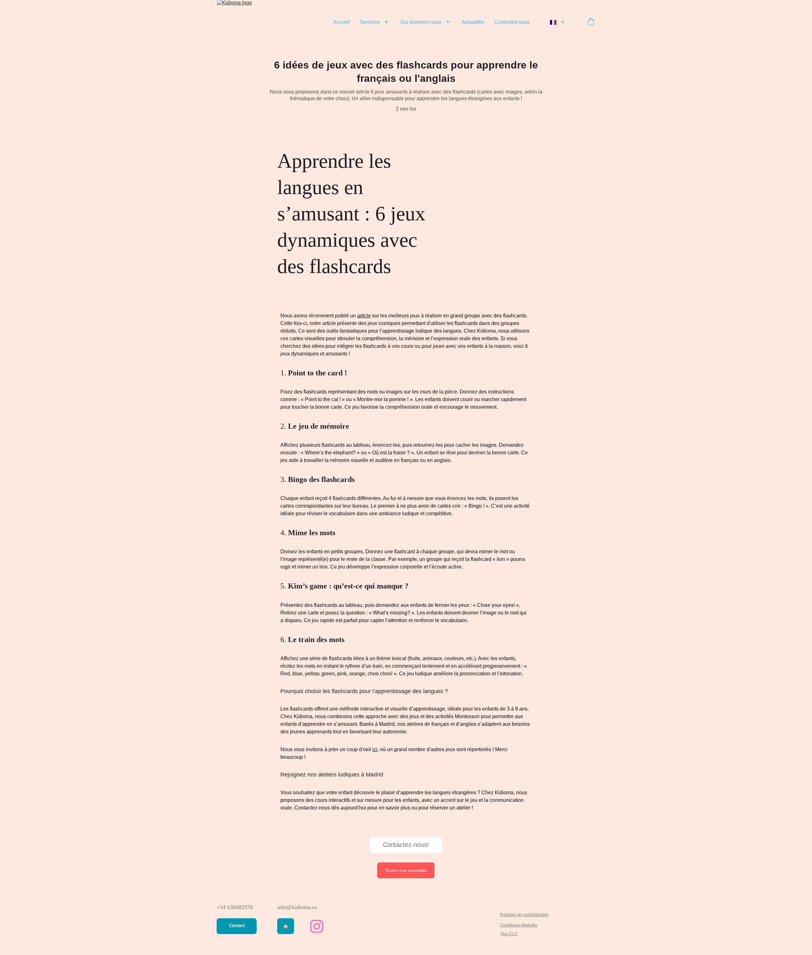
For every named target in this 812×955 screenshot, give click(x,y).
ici (374, 749)
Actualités (473, 22)
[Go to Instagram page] (316, 926)
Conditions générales (518, 925)
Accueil (341, 22)
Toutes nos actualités (406, 870)
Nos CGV (509, 934)
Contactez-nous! (406, 844)
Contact (237, 926)
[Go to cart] (591, 22)
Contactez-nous (512, 22)
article (364, 315)
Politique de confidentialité (524, 914)
